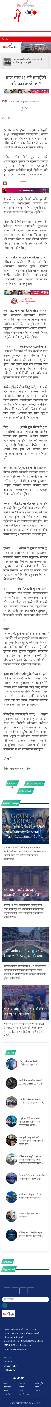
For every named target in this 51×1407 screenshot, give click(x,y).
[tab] (12, 783)
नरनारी (37, 1387)
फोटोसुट (37, 1391)
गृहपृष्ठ (5, 1383)
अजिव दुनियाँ (39, 1383)
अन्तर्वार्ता (6, 1391)
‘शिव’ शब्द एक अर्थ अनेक (17, 769)
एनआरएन (22, 1383)
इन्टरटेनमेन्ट (7, 1394)
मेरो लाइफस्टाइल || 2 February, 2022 (24, 102)
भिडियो (21, 1387)
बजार (36, 1394)
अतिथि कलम (7, 1387)
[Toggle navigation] (3, 33)
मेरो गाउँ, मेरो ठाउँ (24, 1394)
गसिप (21, 1391)
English (5, 39)
